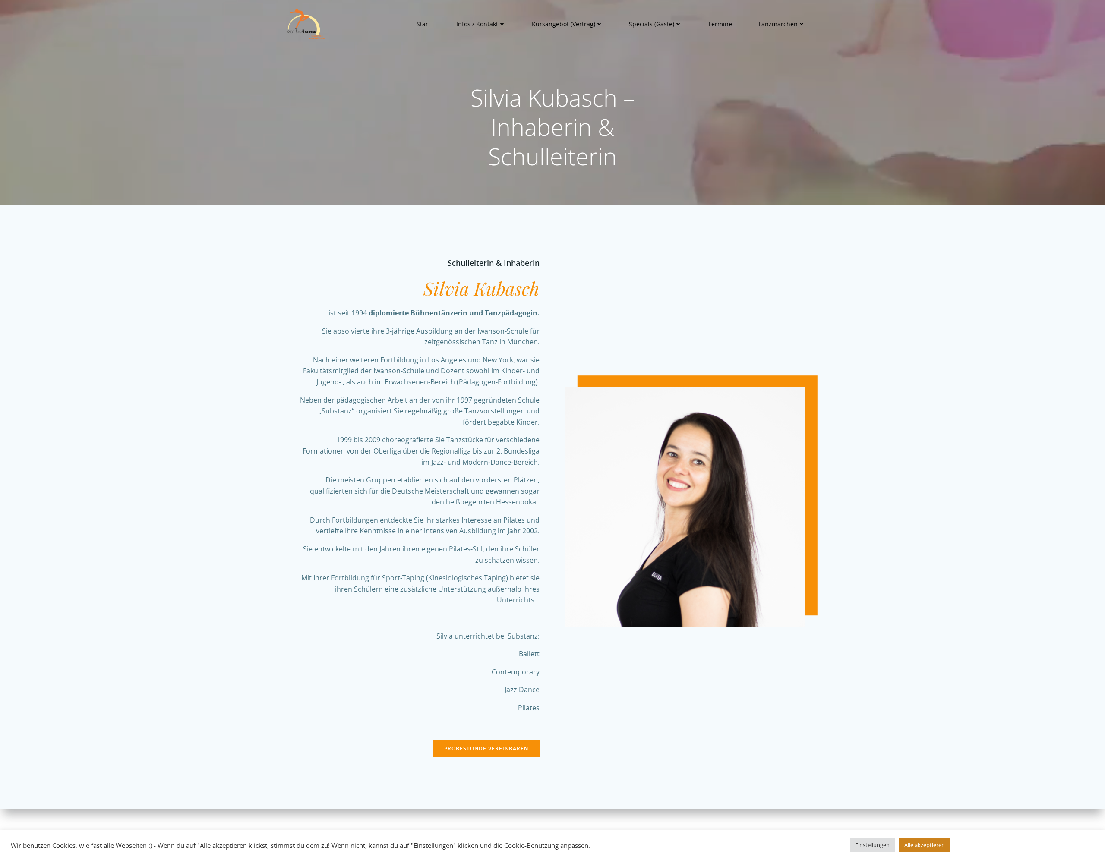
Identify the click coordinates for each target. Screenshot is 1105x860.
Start (423, 24)
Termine (720, 24)
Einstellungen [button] (872, 845)
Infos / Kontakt (477, 24)
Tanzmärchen (778, 24)
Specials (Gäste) (651, 24)
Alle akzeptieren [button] (924, 845)
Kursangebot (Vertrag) (563, 24)
